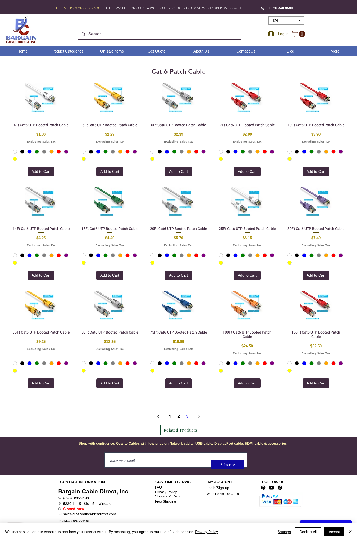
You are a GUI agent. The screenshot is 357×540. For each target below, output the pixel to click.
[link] (299, 34)
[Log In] (270, 34)
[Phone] (262, 8)
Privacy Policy (166, 492)
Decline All (308, 531)
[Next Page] (199, 416)
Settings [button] (284, 531)
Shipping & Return (168, 496)
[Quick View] (41, 100)
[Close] (351, 531)
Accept (334, 531)
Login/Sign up (217, 488)
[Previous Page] (158, 416)
